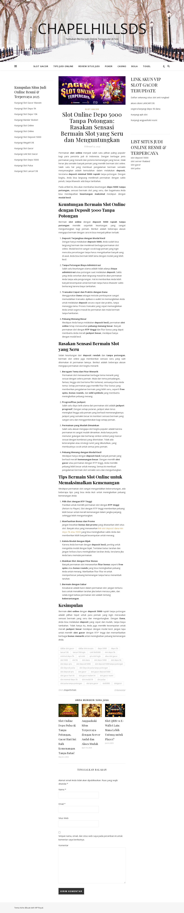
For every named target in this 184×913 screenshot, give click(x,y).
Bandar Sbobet (30, 119)
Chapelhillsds (92, 28)
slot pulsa (101, 679)
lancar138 (64, 652)
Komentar (63, 845)
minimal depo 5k (67, 656)
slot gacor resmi (106, 675)
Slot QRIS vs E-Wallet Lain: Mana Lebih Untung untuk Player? (114, 730)
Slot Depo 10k (30, 114)
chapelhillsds (70, 690)
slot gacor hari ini (67, 675)
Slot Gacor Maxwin (32, 102)
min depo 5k (110, 652)
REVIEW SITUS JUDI (89, 66)
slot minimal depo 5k (68, 679)
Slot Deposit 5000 (32, 136)
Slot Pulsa (28, 165)
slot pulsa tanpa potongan (71, 683)
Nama (62, 789)
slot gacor (82, 672)
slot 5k (75, 660)
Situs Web (63, 818)
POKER (108, 66)
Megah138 (28, 142)
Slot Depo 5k (29, 108)
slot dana (86, 660)
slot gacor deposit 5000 (100, 672)
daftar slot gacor (67, 648)
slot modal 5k (87, 679)
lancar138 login (79, 652)
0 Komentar (120, 690)
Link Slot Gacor (30, 153)
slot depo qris (66, 664)
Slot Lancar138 (30, 171)
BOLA (134, 66)
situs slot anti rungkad (158, 97)
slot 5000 (64, 660)
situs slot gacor (111, 656)
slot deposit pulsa (67, 668)
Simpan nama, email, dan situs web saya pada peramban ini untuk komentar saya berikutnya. (90, 837)
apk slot (143, 114)
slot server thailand (140, 161)
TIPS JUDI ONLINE (63, 66)
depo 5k (114, 648)
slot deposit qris (67, 672)
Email (62, 803)
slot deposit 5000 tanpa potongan (109, 664)
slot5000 (106, 683)
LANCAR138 (149, 103)
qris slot (81, 656)
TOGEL (147, 66)
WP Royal (39, 907)
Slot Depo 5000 (31, 159)
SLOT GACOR (40, 66)
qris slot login (95, 656)
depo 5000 (102, 648)
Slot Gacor (28, 148)
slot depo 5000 (100, 660)
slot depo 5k (116, 660)
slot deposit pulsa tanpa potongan (93, 668)
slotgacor (118, 683)
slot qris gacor (92, 683)
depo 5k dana (153, 108)
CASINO (122, 66)
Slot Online (28, 125)
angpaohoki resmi (148, 120)
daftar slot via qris (85, 648)
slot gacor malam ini (87, 675)
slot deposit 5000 (83, 664)
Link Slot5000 (95, 652)
